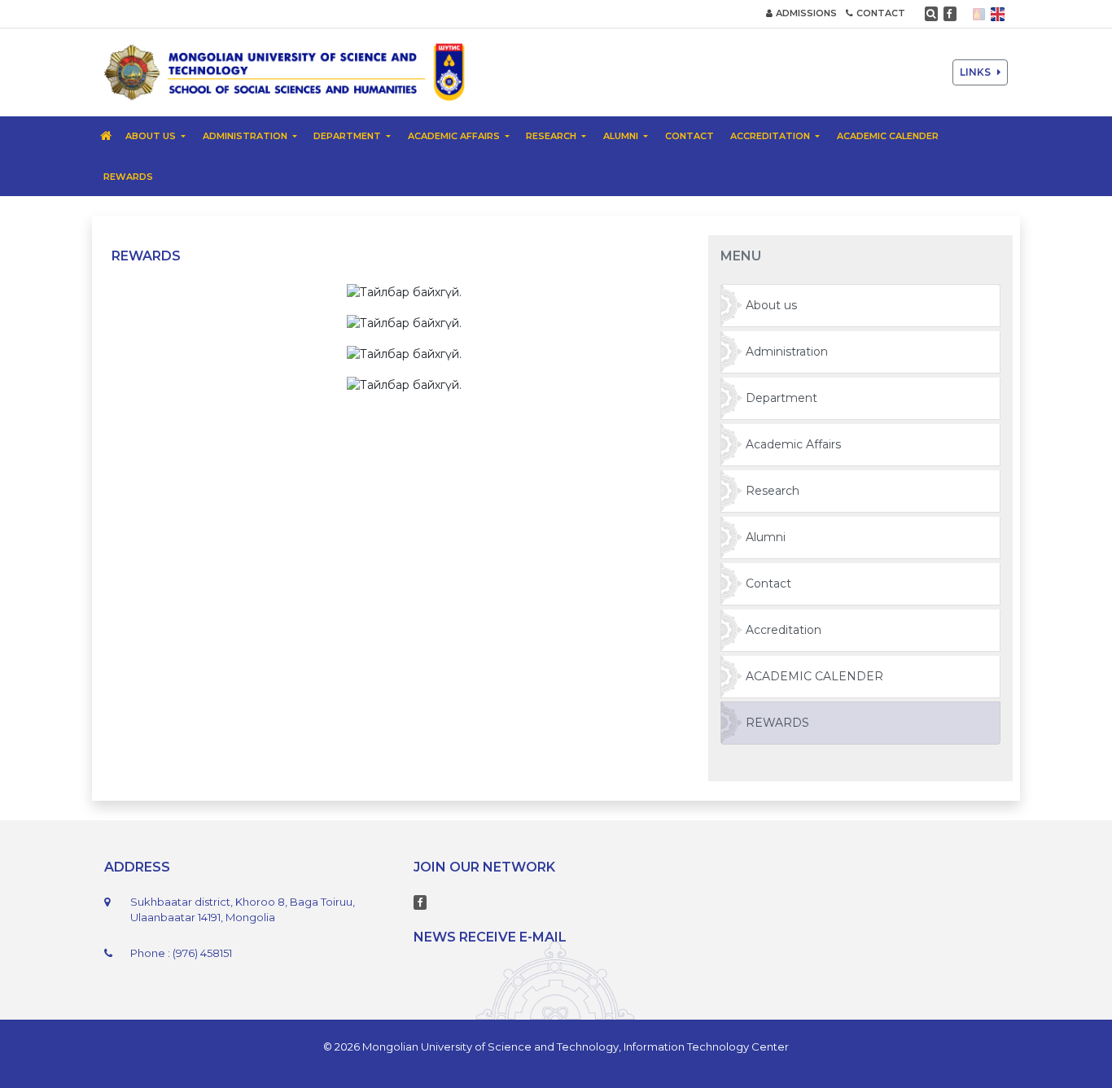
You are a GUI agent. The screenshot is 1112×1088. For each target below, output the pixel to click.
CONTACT (880, 13)
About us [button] (151, 136)
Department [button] (348, 136)
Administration (787, 351)
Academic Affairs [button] (455, 136)
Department (781, 398)
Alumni (766, 537)
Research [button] (552, 136)
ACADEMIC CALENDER (888, 136)
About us (771, 305)
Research (772, 490)
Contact (689, 136)
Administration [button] (246, 136)
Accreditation (783, 630)
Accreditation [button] (771, 136)
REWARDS (128, 176)
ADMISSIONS (806, 13)
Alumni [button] (622, 136)
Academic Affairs (793, 444)
